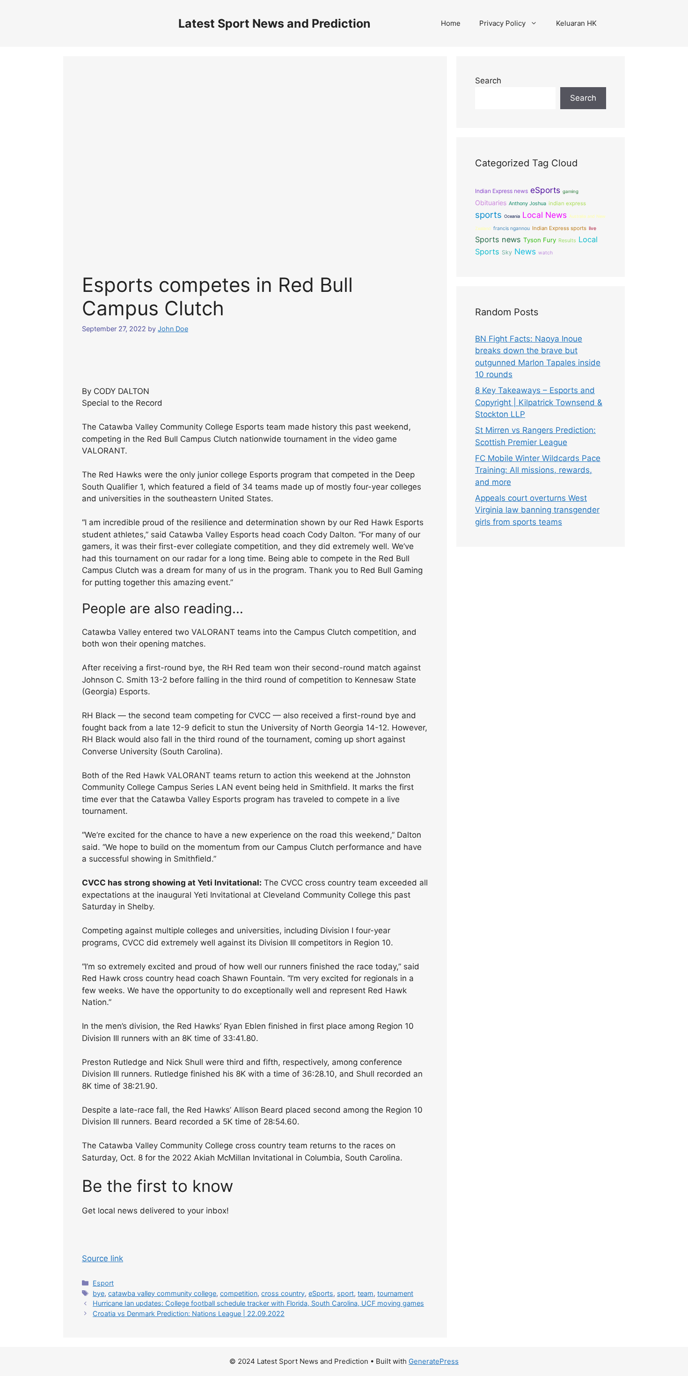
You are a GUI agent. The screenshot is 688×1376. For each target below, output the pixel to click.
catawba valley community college (162, 1293)
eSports (320, 1293)
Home (451, 23)
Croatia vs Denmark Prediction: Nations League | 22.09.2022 (189, 1313)
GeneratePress (434, 1361)
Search (488, 80)
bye (98, 1293)
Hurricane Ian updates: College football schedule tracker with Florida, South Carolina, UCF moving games (258, 1303)
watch (545, 253)
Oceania (512, 216)
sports (488, 214)
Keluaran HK (576, 23)
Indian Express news (501, 190)
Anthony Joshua (527, 203)
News (525, 251)
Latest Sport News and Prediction (274, 23)
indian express (567, 203)
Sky (507, 252)
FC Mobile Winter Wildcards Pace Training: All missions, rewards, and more (537, 470)
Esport (103, 1283)
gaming (570, 191)
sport (345, 1293)
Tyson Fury (539, 240)
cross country (283, 1293)
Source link (102, 1258)
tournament (395, 1293)
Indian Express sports (559, 228)
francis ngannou (511, 228)
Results (567, 240)
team (365, 1293)
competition (238, 1293)
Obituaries (490, 203)
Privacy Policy (502, 23)
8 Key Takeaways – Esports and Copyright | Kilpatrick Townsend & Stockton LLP (538, 402)
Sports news (498, 239)
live (592, 228)
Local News (544, 215)
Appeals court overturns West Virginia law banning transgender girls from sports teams (537, 510)
